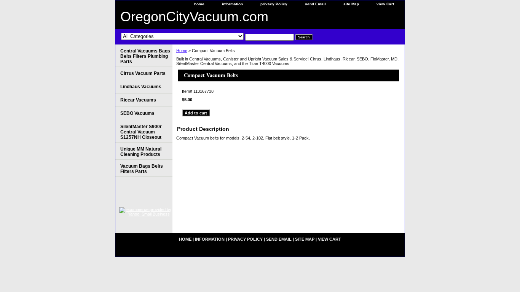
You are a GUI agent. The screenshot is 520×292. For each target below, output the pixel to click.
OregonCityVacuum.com (194, 16)
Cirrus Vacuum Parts (143, 73)
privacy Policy (273, 4)
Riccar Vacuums (138, 100)
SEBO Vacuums (137, 113)
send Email (315, 4)
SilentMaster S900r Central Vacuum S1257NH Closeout (141, 132)
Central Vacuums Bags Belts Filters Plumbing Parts (145, 56)
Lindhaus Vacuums (140, 86)
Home (181, 50)
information (232, 4)
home (199, 4)
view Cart (385, 4)
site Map (351, 4)
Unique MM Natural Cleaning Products (140, 151)
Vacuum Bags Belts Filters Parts (141, 168)
